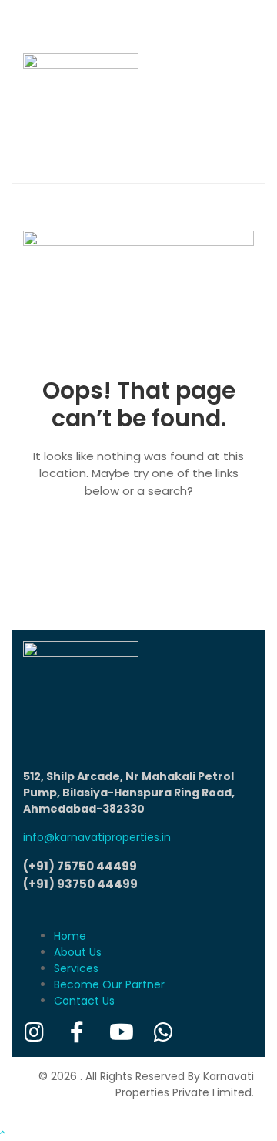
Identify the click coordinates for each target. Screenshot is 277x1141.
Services (76, 968)
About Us (78, 952)
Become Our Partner (109, 984)
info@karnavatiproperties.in (97, 837)
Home (70, 936)
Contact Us (84, 1000)
